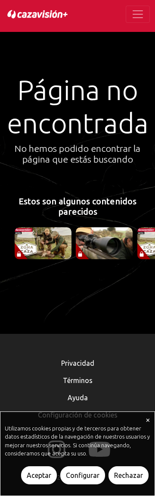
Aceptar (39, 475)
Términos (78, 380)
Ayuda (78, 398)
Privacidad (77, 363)
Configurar (82, 475)
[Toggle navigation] (138, 14)
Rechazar (128, 475)
